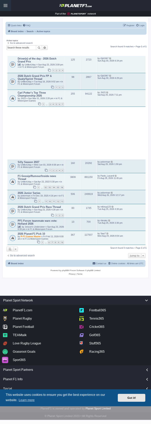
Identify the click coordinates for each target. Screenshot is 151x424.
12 (58, 201)
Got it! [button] (131, 397)
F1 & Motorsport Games (36, 239)
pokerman (105, 162)
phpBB (65, 270)
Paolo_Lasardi (107, 176)
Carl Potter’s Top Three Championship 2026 (32, 94)
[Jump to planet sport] (77, 13)
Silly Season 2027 (28, 162)
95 (58, 187)
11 (54, 201)
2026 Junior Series (29, 193)
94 (54, 187)
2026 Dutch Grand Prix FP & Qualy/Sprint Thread (35, 77)
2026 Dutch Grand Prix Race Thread (39, 206)
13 (62, 201)
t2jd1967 (104, 58)
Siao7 (103, 233)
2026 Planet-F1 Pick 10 (31, 233)
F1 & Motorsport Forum (33, 67)
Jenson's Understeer (35, 227)
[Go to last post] (110, 58)
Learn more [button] (27, 400)
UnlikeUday (30, 64)
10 (50, 201)
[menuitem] (26, 25)
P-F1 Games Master (31, 236)
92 (46, 187)
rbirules (104, 220)
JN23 (23, 98)
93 (50, 187)
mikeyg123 (105, 206)
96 (62, 187)
